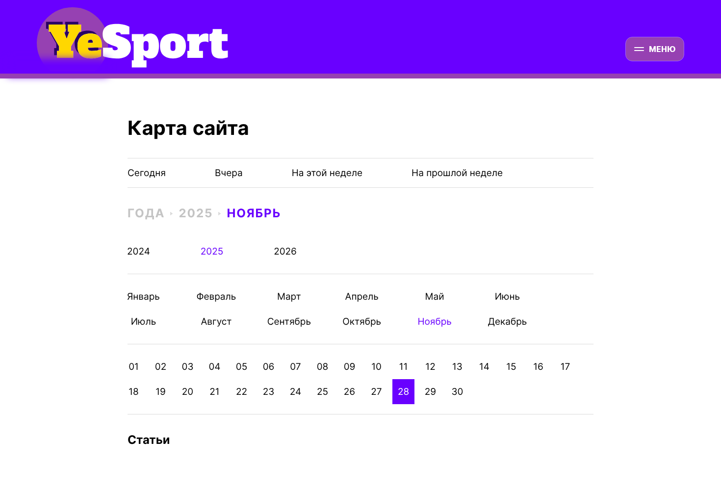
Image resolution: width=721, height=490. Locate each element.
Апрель (362, 296)
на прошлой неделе (457, 173)
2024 (139, 251)
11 (403, 366)
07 (295, 366)
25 (322, 391)
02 (160, 366)
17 (565, 366)
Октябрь (362, 321)
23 (269, 391)
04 (214, 366)
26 (349, 391)
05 (241, 366)
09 (350, 366)
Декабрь (507, 321)
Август (216, 321)
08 (323, 366)
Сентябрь (289, 321)
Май (434, 296)
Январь (143, 296)
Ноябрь (254, 213)
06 (269, 366)
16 (538, 366)
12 (430, 366)
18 (134, 391)
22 (241, 391)
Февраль (216, 296)
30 (458, 391)
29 (430, 391)
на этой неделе (327, 173)
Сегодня (147, 173)
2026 (285, 251)
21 (214, 391)
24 (295, 391)
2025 (196, 213)
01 (134, 366)
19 (160, 391)
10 (376, 366)
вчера (229, 173)
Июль (143, 321)
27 (376, 391)
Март (289, 296)
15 (511, 366)
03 (188, 366)
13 (457, 366)
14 (484, 366)
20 (187, 391)
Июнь (507, 296)
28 (403, 391)
